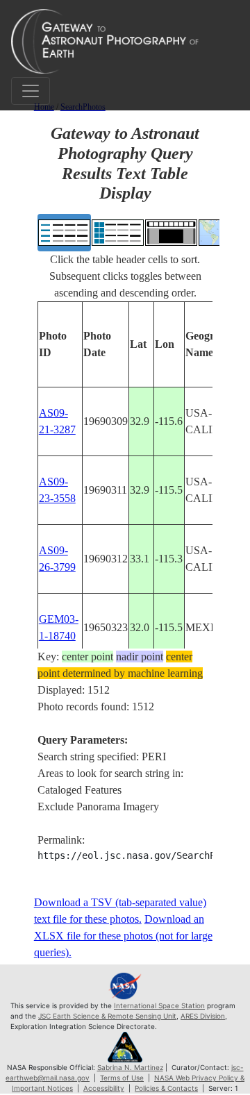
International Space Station (159, 1005)
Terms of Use (122, 1077)
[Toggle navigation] (30, 91)
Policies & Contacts (166, 1088)
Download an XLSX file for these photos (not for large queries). (123, 935)
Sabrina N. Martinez (130, 1067)
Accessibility (103, 1088)
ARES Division (203, 1016)
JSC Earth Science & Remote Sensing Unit (107, 1016)
